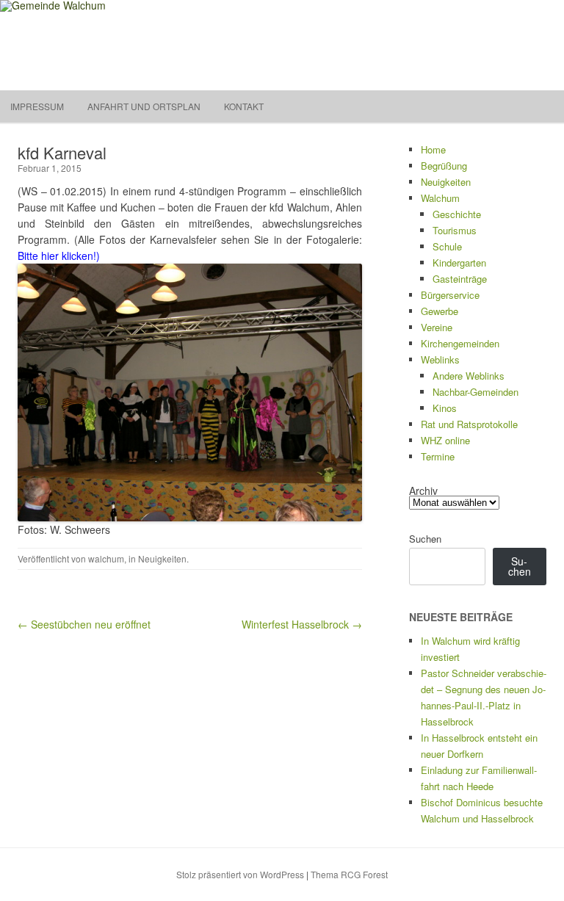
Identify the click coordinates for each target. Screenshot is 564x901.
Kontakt (244, 106)
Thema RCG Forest (349, 874)
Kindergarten (459, 262)
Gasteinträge (460, 279)
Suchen (425, 539)
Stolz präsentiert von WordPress (240, 874)
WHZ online (445, 440)
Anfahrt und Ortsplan (143, 106)
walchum (106, 558)
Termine (438, 456)
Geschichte (457, 214)
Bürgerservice (450, 295)
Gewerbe (439, 311)
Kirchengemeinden (460, 343)
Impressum (37, 106)
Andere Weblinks (469, 376)
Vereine (436, 327)
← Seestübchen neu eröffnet (84, 624)
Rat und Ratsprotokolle (469, 424)
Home (433, 149)
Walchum (440, 198)
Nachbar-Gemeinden (475, 392)
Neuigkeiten (162, 558)
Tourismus (455, 230)
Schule (447, 246)
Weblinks (440, 359)
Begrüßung (444, 166)
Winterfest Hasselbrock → (302, 624)
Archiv (423, 490)
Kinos (445, 408)
